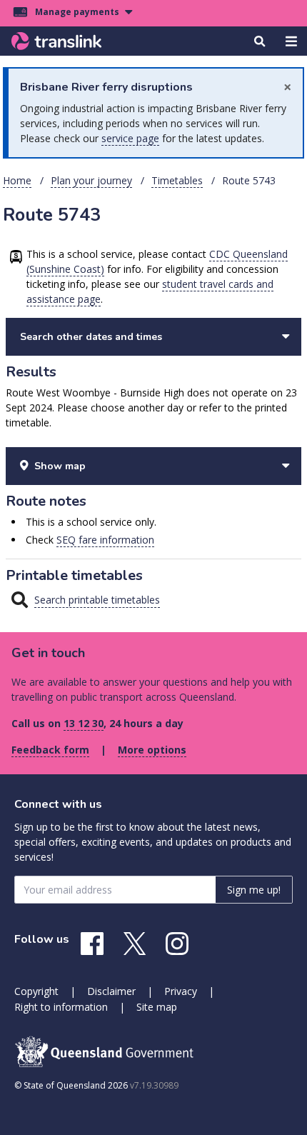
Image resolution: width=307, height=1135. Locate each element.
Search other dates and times (91, 337)
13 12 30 (84, 723)
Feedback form (50, 749)
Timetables (177, 180)
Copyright (36, 991)
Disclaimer (111, 991)
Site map (156, 1007)
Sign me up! (254, 889)
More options (152, 749)
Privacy (180, 991)
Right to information (61, 1007)
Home (17, 180)
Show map (60, 466)
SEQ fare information (105, 539)
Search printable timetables (97, 599)
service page (130, 138)
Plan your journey (91, 180)
